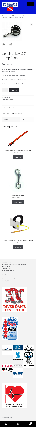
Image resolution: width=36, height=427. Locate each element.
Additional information (8, 108)
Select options (18, 202)
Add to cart (14, 90)
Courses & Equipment (13, 16)
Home (5, 16)
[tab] (18, 107)
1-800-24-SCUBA (6, 268)
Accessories (5, 17)
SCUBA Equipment (24, 16)
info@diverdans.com (8, 270)
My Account (6, 424)
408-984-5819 (6, 266)
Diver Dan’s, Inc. (6, 262)
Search (18, 424)
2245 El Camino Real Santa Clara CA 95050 (14, 264)
